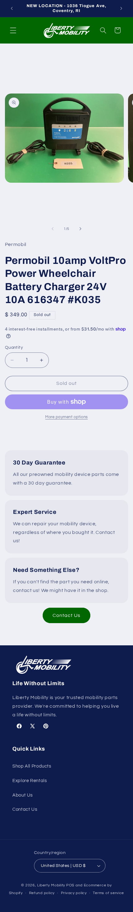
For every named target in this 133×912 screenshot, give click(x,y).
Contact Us (67, 615)
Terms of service (108, 893)
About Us (22, 795)
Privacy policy (74, 893)
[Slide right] (80, 229)
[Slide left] (52, 229)
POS (70, 885)
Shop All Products (31, 766)
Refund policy (42, 893)
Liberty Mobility (51, 885)
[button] (13, 30)
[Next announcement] (121, 8)
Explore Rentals (29, 780)
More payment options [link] (66, 417)
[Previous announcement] (12, 8)
